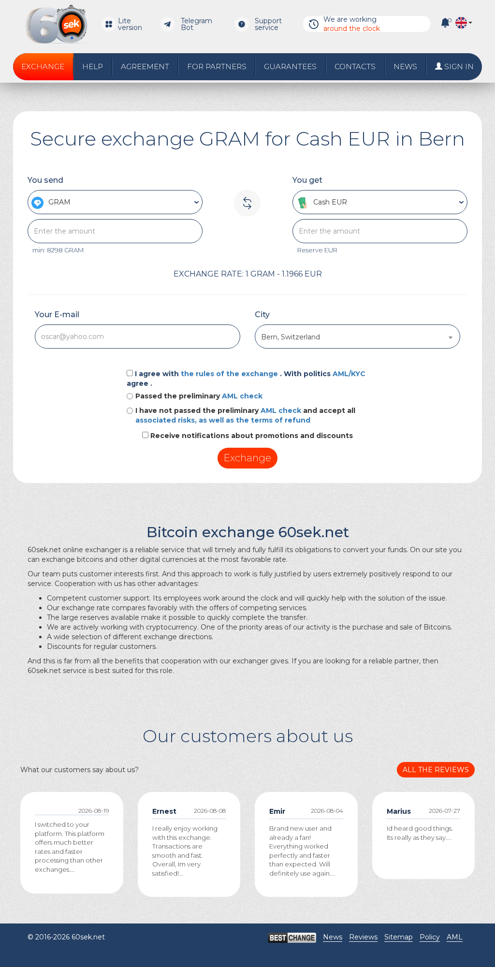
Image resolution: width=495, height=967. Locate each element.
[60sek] (56, 24)
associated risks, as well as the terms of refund (222, 420)
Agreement (145, 66)
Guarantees (290, 66)
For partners (217, 66)
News (405, 66)
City (262, 314)
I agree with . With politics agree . (246, 378)
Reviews (363, 937)
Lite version (130, 24)
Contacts (355, 66)
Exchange (42, 66)
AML (455, 937)
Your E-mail (57, 314)
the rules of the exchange (230, 373)
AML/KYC (349, 373)
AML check (242, 396)
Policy (430, 937)
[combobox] (357, 336)
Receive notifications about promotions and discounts (251, 435)
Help (92, 66)
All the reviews (436, 769)
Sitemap (398, 937)
